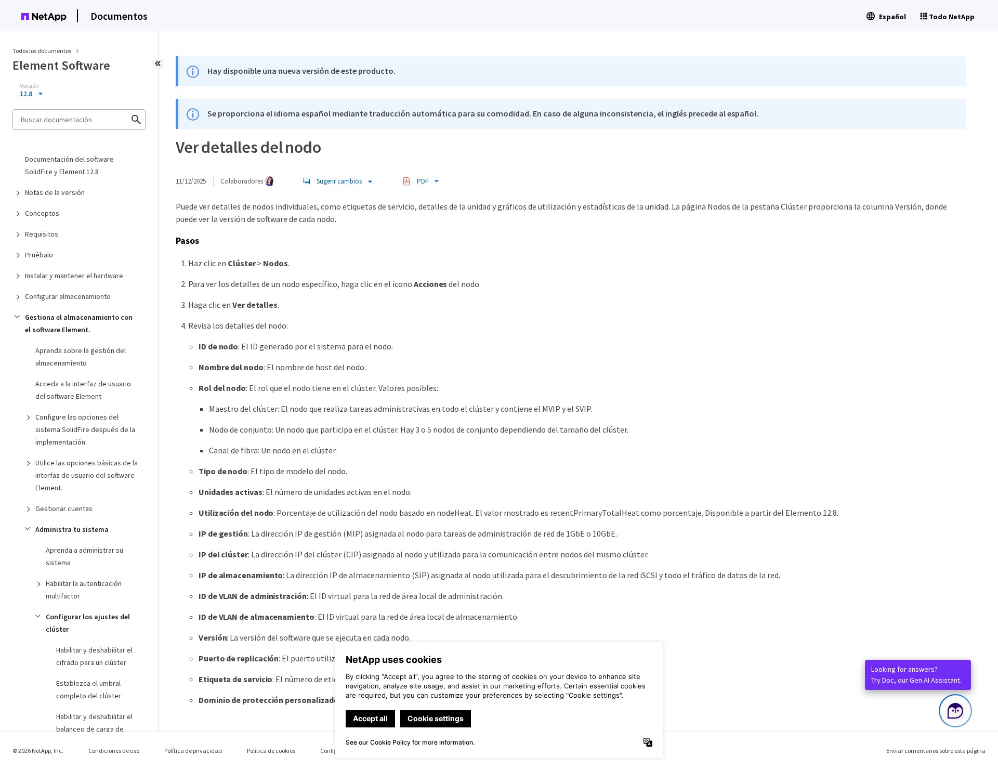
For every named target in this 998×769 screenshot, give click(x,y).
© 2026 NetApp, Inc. (37, 750)
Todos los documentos (41, 51)
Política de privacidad (193, 750)
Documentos (119, 15)
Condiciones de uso (113, 750)
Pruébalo (39, 254)
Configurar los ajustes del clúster (88, 623)
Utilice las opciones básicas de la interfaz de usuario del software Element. (86, 475)
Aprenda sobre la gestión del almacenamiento (80, 357)
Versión (29, 86)
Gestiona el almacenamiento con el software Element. (79, 323)
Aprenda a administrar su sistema (84, 556)
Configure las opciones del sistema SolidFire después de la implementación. (85, 429)
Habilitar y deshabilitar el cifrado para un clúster (94, 656)
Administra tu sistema (72, 529)
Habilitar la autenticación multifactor (84, 590)
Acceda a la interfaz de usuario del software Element (83, 390)
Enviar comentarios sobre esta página (936, 750)
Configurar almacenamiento (68, 296)
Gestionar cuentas (64, 508)
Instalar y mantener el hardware (74, 275)
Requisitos (41, 234)
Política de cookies (271, 750)
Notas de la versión (55, 192)
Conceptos (42, 213)
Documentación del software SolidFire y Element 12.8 (69, 165)
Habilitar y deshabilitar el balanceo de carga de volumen (94, 729)
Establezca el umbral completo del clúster (88, 689)
